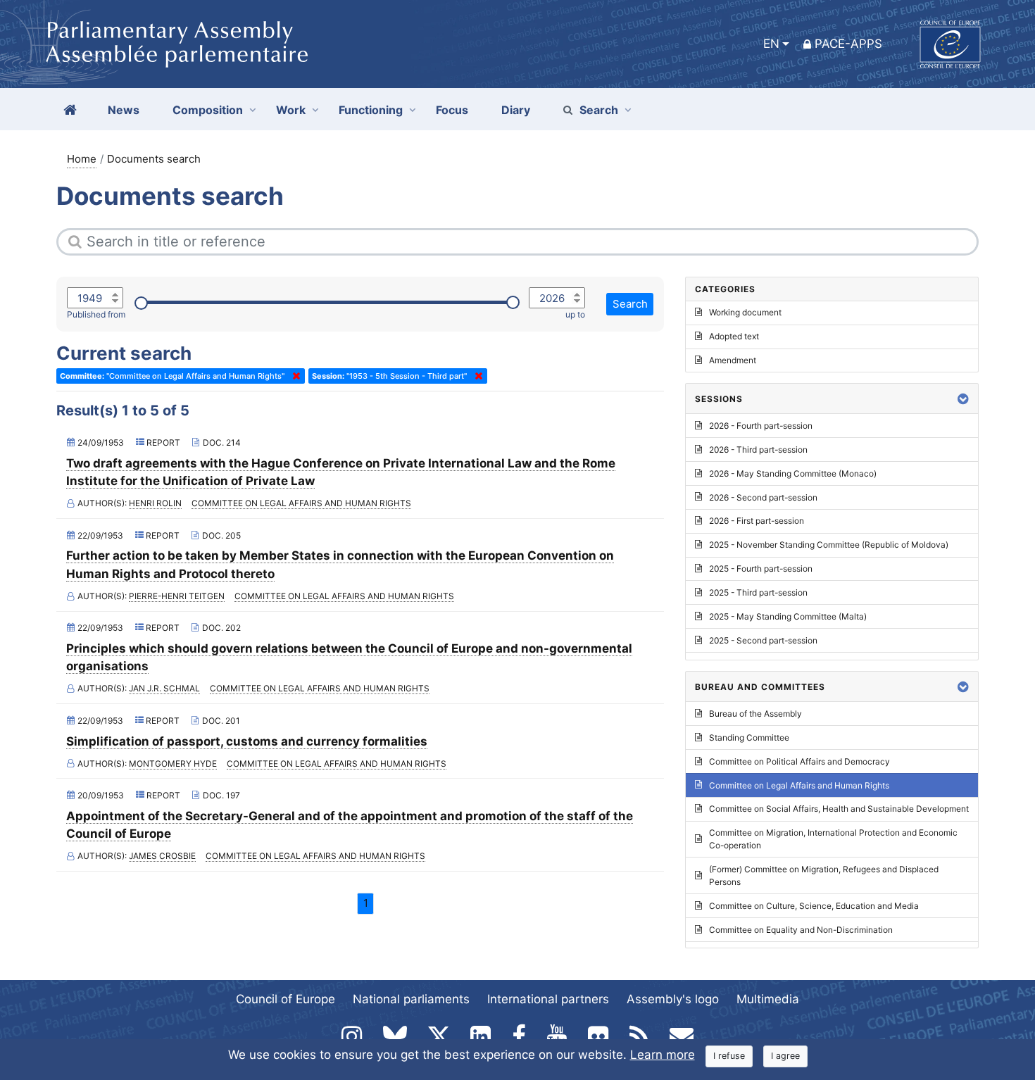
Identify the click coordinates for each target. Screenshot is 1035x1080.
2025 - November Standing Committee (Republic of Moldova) (828, 544)
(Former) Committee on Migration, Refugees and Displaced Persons (824, 875)
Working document (745, 312)
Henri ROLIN (155, 503)
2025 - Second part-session (763, 640)
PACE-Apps (848, 44)
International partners (548, 999)
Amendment (732, 360)
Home (81, 158)
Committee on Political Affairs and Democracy (799, 761)
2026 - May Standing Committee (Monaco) (793, 473)
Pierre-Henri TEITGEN (177, 596)
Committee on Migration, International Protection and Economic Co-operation (833, 838)
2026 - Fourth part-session (761, 425)
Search (598, 110)
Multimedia (767, 999)
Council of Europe (285, 999)
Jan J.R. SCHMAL (164, 688)
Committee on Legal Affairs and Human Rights (301, 503)
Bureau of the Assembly (755, 713)
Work (291, 110)
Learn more (662, 1055)
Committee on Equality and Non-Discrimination (801, 929)
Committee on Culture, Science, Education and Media (814, 905)
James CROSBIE (162, 855)
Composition (207, 110)
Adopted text (734, 336)
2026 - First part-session (756, 520)
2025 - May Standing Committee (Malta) (788, 616)
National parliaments (411, 999)
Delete (294, 376)
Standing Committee (749, 737)
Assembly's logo (673, 999)
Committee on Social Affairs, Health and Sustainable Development (839, 808)
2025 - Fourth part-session (761, 568)
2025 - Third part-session (758, 592)
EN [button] (771, 44)
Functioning (371, 110)
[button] (963, 398)
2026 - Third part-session (758, 449)
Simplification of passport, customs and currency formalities (246, 741)
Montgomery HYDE (173, 763)
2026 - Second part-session (763, 497)
